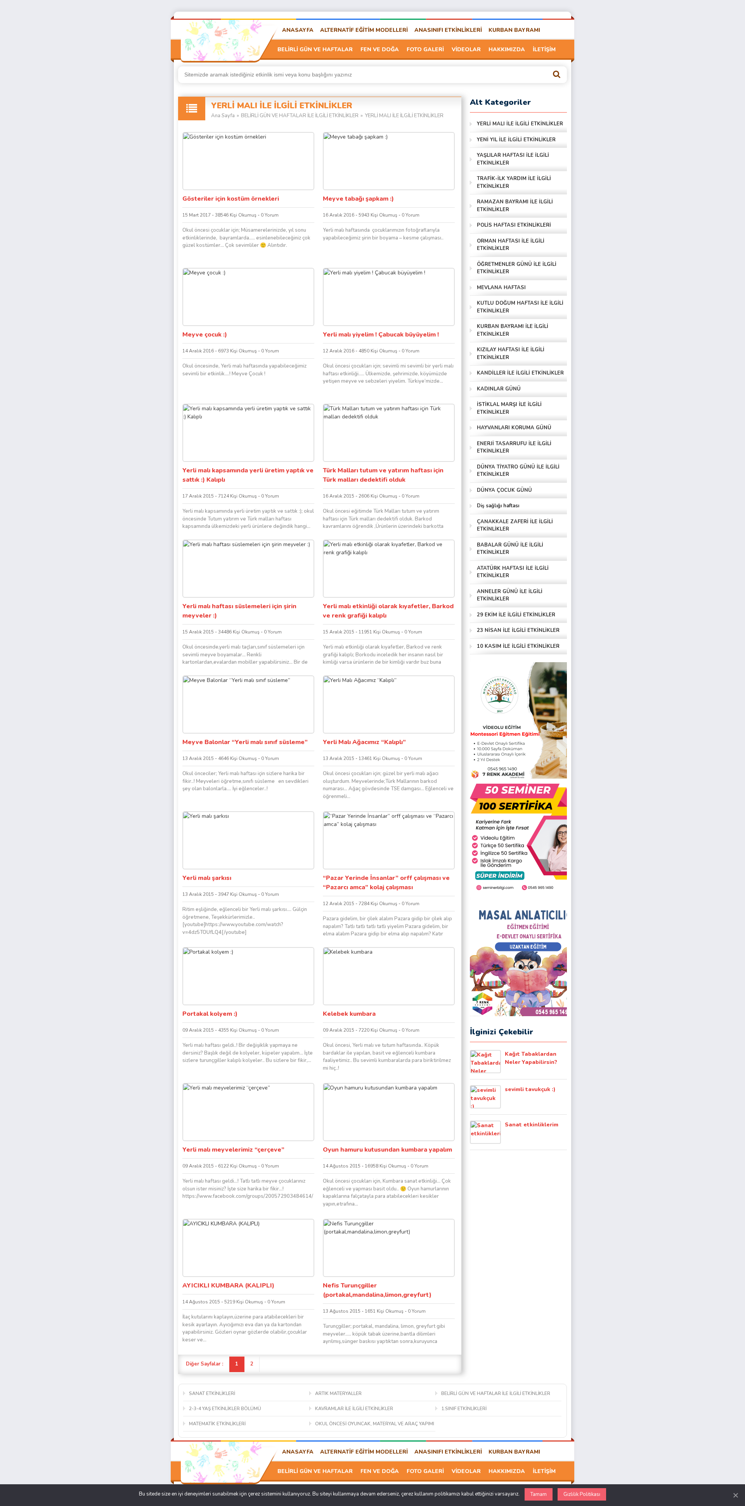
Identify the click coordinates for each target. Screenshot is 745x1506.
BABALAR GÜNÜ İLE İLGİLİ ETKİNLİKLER (510, 548)
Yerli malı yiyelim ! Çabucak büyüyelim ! (381, 334)
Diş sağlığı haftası (498, 505)
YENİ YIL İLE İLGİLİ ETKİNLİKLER (516, 139)
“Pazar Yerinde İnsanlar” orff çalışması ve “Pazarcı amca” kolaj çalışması (386, 883)
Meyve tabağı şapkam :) (358, 198)
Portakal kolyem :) (209, 1014)
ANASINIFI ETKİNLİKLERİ (448, 30)
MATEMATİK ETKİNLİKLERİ (217, 1424)
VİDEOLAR (466, 49)
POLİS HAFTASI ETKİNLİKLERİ (514, 225)
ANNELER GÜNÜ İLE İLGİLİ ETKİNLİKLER (509, 595)
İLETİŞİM (544, 49)
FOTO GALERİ (425, 49)
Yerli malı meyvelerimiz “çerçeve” (233, 1149)
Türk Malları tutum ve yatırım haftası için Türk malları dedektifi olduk (383, 475)
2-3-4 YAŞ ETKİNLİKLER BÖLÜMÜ (225, 1408)
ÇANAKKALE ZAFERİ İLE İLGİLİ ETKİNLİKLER (515, 525)
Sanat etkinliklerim (531, 1124)
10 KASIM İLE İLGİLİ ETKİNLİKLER (518, 646)
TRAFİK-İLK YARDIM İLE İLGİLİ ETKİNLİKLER (514, 182)
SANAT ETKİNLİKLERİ (212, 1393)
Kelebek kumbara (349, 1014)
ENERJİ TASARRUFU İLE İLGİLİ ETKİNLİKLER (514, 447)
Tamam (538, 1494)
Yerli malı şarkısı (206, 878)
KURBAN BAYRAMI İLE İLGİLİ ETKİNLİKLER (512, 330)
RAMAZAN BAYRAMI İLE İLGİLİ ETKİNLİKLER (515, 205)
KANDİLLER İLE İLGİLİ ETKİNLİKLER (520, 373)
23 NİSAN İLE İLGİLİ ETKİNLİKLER (518, 630)
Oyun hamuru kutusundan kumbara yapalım (387, 1149)
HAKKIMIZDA (507, 49)
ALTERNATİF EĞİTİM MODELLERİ (364, 30)
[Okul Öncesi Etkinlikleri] (223, 39)
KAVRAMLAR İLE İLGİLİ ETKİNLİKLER (354, 1408)
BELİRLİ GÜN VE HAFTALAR (315, 49)
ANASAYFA (298, 30)
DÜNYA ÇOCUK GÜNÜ (504, 490)
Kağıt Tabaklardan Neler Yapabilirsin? (531, 1058)
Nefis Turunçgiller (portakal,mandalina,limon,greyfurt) (377, 1290)
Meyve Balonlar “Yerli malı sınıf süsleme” (245, 742)
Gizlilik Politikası (581, 1494)
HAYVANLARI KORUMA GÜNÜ (514, 427)
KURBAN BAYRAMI (514, 30)
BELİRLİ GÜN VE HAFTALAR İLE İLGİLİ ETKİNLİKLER (300, 115)
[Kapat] (735, 1495)
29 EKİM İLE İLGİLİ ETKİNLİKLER (516, 614)
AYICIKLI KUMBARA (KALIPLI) (228, 1285)
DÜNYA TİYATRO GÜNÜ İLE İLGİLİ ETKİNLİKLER (518, 470)
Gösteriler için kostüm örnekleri (230, 198)
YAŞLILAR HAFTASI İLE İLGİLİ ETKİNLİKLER (513, 159)
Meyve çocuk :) (204, 334)
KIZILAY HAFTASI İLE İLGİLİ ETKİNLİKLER (510, 353)
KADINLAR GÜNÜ (499, 388)
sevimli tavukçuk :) (530, 1089)
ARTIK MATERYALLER (338, 1393)
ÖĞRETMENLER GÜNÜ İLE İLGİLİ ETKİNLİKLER (516, 268)
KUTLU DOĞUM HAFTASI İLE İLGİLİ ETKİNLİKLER (520, 307)
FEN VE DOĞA (379, 49)
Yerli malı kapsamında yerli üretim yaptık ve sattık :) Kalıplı (248, 475)
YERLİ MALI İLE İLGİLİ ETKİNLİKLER (520, 123)
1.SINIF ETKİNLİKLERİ (464, 1408)
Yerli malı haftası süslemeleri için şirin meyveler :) (239, 611)
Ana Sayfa (223, 115)
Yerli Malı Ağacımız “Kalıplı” (364, 742)
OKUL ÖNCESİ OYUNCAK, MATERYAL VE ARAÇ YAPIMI (374, 1424)
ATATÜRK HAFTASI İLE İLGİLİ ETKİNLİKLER (513, 572)
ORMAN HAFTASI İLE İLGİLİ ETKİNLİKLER (510, 245)
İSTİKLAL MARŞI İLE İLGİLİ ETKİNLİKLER (509, 408)
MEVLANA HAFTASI (501, 287)
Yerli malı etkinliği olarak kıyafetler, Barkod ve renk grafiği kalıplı (388, 611)
